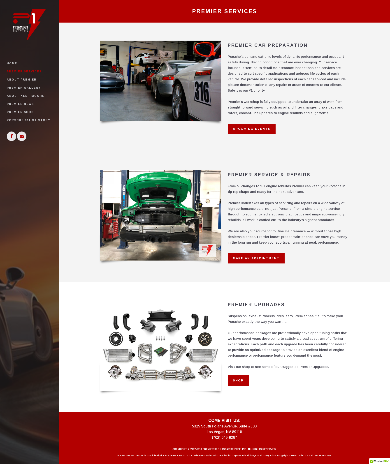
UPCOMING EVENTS (251, 128)
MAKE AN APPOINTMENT (256, 258)
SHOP (238, 380)
